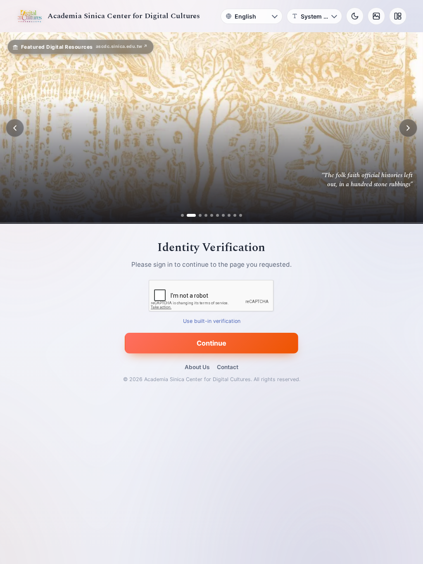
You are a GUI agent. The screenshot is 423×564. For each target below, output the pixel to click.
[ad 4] (205, 215)
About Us (197, 367)
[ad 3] (197, 215)
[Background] (376, 16)
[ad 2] (188, 215)
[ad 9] (234, 215)
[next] (408, 128)
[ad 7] (223, 215)
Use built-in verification (211, 321)
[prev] (15, 128)
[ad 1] (182, 215)
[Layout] (397, 16)
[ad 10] (240, 215)
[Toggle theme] (355, 16)
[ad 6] (217, 215)
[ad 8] (229, 215)
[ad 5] (211, 215)
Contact (227, 367)
